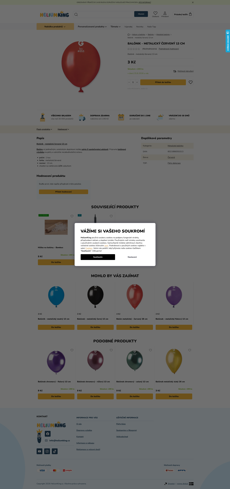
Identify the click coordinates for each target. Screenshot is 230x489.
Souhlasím (98, 257)
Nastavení (132, 257)
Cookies (88, 248)
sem (106, 245)
